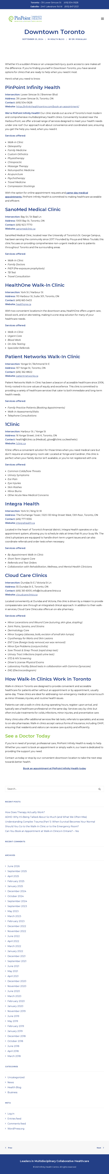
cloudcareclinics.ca (26, 594)
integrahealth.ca (25, 523)
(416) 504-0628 (71, 2)
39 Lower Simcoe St (46, 2)
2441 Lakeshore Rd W (46, 6)
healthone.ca (23, 304)
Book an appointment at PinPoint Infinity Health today (54, 768)
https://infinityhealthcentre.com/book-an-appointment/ (47, 106)
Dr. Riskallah (79, 39)
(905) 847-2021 (71, 6)
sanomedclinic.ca (25, 228)
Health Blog (57, 39)
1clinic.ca (21, 443)
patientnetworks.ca (27, 376)
